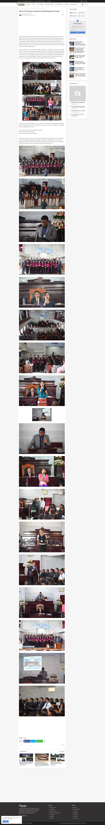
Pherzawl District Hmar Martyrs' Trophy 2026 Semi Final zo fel (56, 763)
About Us (19, 1)
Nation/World (60, 4)
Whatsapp (40, 741)
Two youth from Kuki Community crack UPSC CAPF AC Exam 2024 (78, 107)
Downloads (74, 4)
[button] (87, 4)
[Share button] (44, 741)
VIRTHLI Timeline (76, 809)
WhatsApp (75, 812)
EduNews (52, 818)
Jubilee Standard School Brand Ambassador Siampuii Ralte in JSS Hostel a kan (26, 763)
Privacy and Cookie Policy (28, 1)
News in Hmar (53, 807)
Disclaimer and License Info (39, 1)
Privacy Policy (66, 823)
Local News (40, 4)
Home (29, 4)
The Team (75, 811)
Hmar (34, 4)
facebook (74, 12)
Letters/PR (52, 816)
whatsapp (83, 12)
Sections (67, 4)
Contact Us (75, 818)
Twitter (34, 741)
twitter (82, 15)
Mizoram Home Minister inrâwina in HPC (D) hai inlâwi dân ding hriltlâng (80, 75)
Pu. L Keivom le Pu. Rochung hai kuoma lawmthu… (77, 115)
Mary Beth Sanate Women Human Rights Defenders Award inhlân (80, 62)
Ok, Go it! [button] (5, 821)
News (23, 8)
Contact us (49, 1)
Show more (62, 751)
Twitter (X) (75, 814)
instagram (74, 15)
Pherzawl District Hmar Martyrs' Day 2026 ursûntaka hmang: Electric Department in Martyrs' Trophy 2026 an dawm (42, 764)
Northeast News (49, 4)
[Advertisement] (43, 26)
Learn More (10, 818)
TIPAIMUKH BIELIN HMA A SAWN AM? (78, 110)
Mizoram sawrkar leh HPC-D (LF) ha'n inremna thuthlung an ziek (80, 69)
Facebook (28, 741)
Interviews (52, 814)
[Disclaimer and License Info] (77, 93)
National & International (55, 812)
